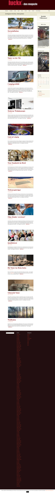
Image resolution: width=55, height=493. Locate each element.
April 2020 (18, 435)
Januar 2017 (18, 476)
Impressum (40, 92)
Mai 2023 (18, 386)
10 (38, 81)
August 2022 (18, 398)
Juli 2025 (18, 351)
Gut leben (11, 10)
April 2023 (18, 387)
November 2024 (19, 362)
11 (40, 81)
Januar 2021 (18, 423)
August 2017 (18, 471)
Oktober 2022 (18, 395)
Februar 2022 (18, 406)
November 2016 (19, 479)
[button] (43, 62)
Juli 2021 (18, 415)
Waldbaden (12, 320)
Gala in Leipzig (13, 137)
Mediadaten (40, 95)
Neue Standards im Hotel (17, 163)
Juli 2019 (18, 447)
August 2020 (18, 430)
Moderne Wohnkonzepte (16, 111)
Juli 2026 (18, 335)
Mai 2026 (18, 338)
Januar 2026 (18, 343)
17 (38, 82)
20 (43, 82)
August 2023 (18, 382)
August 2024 (18, 366)
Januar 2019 (18, 455)
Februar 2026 (18, 342)
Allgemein (28, 334)
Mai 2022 (18, 402)
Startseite (6, 10)
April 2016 (18, 484)
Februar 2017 (18, 475)
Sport (18, 10)
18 (40, 82)
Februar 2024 (18, 374)
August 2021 (18, 414)
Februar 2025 (18, 358)
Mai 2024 (18, 370)
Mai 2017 (18, 472)
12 (41, 81)
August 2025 (18, 350)
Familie (33, 10)
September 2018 (19, 459)
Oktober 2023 (18, 379)
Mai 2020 (18, 434)
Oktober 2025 (18, 347)
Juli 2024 (18, 367)
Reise (22, 10)
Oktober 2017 (18, 468)
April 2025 (18, 355)
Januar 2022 (18, 407)
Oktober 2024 (18, 363)
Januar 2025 (18, 359)
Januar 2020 (18, 439)
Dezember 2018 (19, 456)
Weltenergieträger (14, 190)
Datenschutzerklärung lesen (49, 490)
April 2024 (18, 371)
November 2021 (19, 410)
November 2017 (19, 467)
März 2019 (18, 452)
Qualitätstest (12, 243)
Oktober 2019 (18, 443)
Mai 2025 (18, 354)
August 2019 (18, 446)
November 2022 (19, 394)
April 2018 (18, 463)
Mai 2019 (18, 450)
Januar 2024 (18, 375)
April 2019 (18, 451)
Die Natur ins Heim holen (17, 268)
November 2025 (19, 346)
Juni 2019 (18, 448)
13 (43, 81)
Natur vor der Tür (14, 58)
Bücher (26, 10)
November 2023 (19, 378)
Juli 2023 (18, 383)
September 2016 (19, 480)
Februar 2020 (18, 438)
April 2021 (18, 419)
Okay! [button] (27, 491)
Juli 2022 (18, 399)
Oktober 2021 (18, 411)
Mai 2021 (18, 418)
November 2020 (19, 426)
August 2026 (18, 334)
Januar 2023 (18, 391)
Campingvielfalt (13, 84)
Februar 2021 (18, 422)
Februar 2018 (18, 464)
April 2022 (18, 403)
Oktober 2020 (18, 427)
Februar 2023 (18, 390)
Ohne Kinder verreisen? (16, 217)
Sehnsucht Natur (14, 293)
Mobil (29, 10)
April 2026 (18, 339)
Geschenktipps (38, 10)
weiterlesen (10, 39)
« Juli (40, 86)
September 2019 (19, 444)
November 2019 (19, 442)
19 (41, 82)
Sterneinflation (13, 31)
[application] (43, 62)
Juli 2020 (18, 431)
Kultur (15, 10)
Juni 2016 (18, 483)
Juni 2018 (18, 460)
